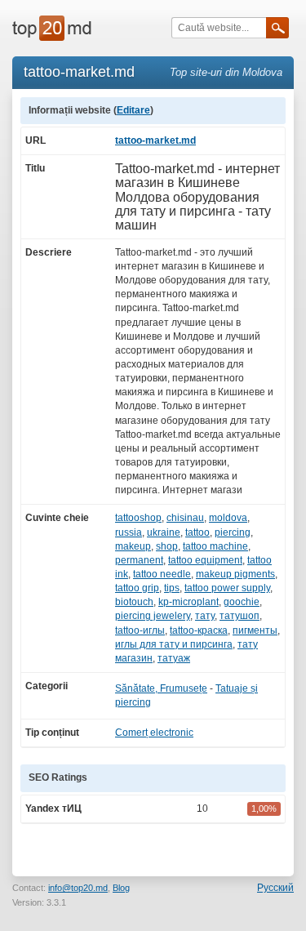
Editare (133, 110)
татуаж (173, 658)
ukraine (163, 532)
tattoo (197, 532)
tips (172, 588)
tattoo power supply (227, 588)
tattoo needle (162, 574)
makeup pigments (235, 574)
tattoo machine (215, 546)
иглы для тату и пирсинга (174, 644)
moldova (228, 517)
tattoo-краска (199, 630)
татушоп (239, 615)
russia (128, 532)
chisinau (185, 517)
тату (205, 615)
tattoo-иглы (140, 630)
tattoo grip (137, 588)
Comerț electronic (154, 732)
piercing (233, 532)
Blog (121, 888)
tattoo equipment (205, 560)
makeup (133, 546)
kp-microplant (188, 602)
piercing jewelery (152, 615)
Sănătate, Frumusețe (161, 688)
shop (167, 546)
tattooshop (138, 517)
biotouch (134, 602)
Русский (275, 887)
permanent (139, 560)
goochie (241, 602)
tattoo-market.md (155, 140)
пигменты (255, 630)
